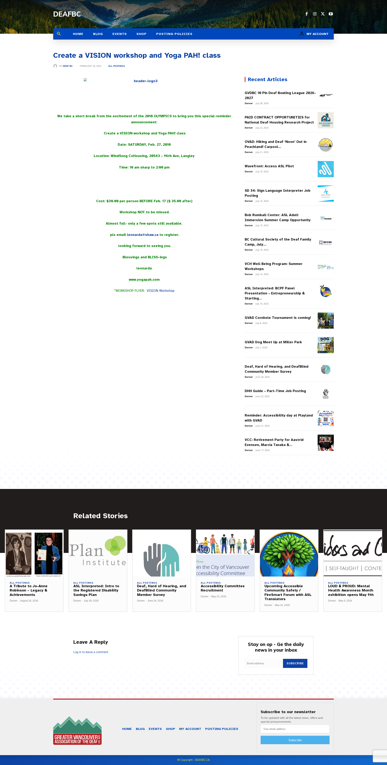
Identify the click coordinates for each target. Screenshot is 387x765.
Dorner (249, 103)
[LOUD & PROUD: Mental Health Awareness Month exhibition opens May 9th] (353, 553)
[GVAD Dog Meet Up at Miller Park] (326, 345)
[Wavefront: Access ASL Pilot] (326, 169)
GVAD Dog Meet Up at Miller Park (273, 342)
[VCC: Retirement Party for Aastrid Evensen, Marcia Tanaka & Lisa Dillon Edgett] (326, 443)
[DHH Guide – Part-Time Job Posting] (326, 394)
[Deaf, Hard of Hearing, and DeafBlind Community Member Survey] (326, 369)
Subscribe (295, 663)
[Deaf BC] (56, 66)
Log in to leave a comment (90, 652)
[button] (58, 33)
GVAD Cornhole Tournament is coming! (278, 318)
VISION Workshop (160, 291)
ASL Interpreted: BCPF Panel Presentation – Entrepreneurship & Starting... (275, 293)
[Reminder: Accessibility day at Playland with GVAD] (326, 418)
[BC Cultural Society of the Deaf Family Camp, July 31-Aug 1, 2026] (326, 242)
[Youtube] (331, 14)
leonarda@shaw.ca (142, 235)
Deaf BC (68, 66)
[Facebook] (307, 14)
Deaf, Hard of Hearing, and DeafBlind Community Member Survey (161, 590)
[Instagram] (315, 14)
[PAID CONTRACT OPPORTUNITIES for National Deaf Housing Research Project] (326, 120)
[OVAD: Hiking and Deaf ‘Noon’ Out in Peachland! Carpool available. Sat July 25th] (326, 145)
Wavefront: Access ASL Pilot (269, 166)
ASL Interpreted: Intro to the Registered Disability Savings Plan (96, 590)
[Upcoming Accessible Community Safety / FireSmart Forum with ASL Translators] (289, 553)
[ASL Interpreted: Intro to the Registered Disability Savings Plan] (98, 553)
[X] (323, 14)
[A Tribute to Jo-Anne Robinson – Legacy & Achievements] (34, 553)
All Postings (116, 66)
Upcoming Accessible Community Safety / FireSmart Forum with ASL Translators (287, 592)
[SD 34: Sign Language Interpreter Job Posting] (326, 193)
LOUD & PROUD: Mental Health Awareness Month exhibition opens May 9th (351, 590)
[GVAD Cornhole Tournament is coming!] (326, 321)
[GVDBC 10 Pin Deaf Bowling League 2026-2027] (326, 96)
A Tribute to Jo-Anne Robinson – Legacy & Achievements (29, 590)
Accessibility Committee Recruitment (223, 588)
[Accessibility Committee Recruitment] (225, 553)
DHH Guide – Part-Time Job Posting (275, 391)
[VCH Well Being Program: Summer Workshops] (326, 267)
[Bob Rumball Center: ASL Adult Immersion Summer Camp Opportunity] (326, 218)
